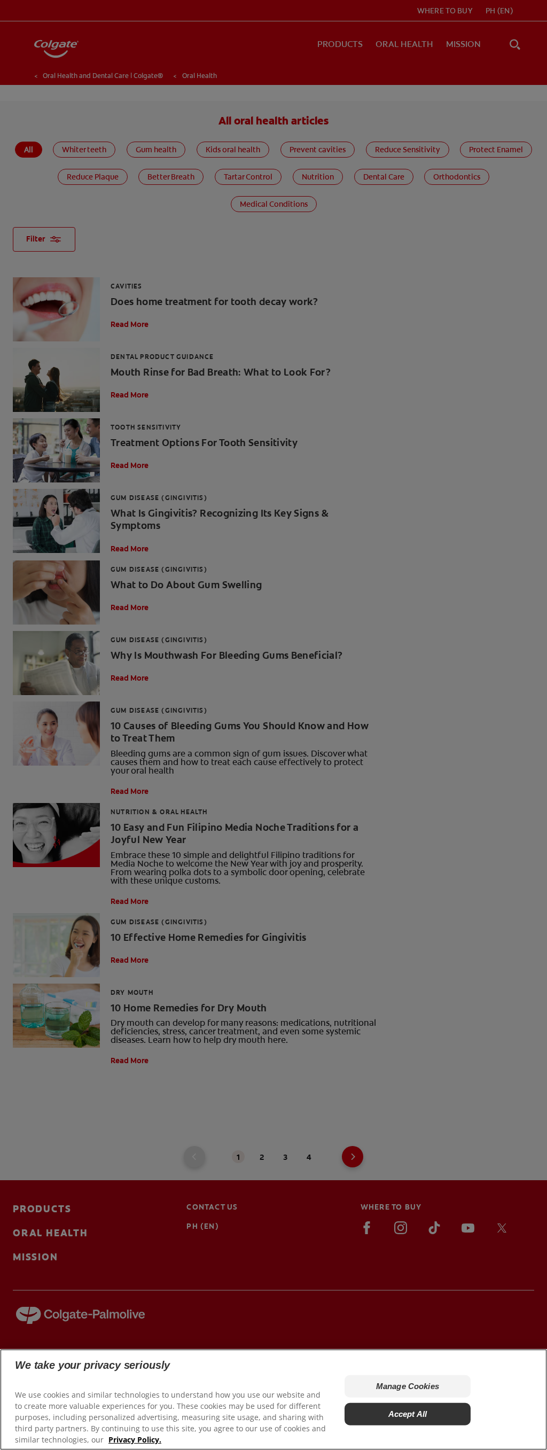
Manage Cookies (407, 1386)
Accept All (407, 1413)
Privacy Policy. (134, 1440)
